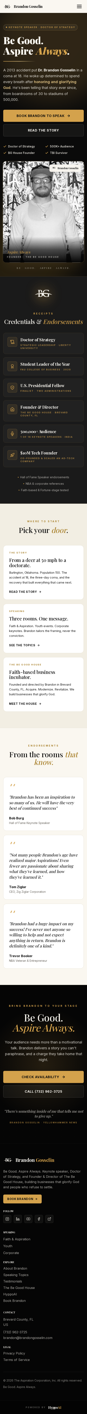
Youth (7, 1246)
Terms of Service (16, 1360)
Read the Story (43, 130)
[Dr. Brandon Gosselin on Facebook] (39, 1219)
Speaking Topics (16, 1275)
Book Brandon (20, 1199)
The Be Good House (19, 1288)
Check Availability (40, 1077)
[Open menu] (79, 6)
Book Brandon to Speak (41, 116)
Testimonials (12, 1281)
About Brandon (15, 1268)
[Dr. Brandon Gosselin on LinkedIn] (18, 1219)
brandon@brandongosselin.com (27, 1338)
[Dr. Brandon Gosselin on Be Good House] (49, 1219)
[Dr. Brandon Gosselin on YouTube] (28, 1219)
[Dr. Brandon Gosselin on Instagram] (7, 1219)
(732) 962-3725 (15, 1332)
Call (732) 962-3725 (43, 1091)
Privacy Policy (14, 1353)
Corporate (11, 1253)
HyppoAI (10, 1294)
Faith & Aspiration (16, 1239)
